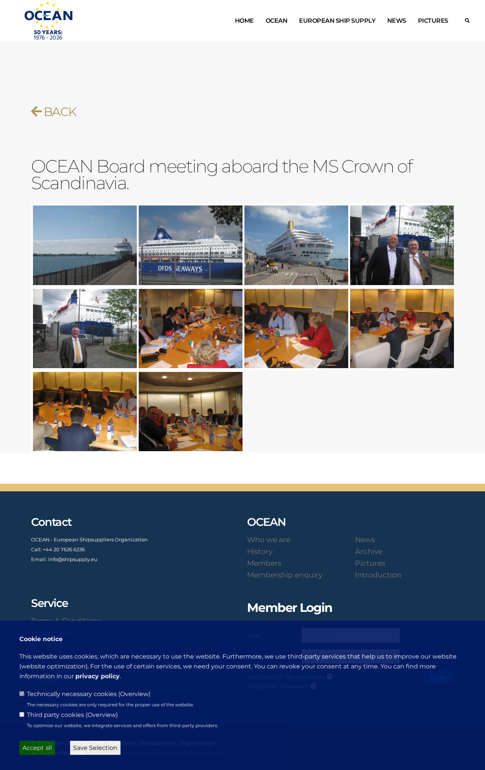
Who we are (268, 539)
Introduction (378, 574)
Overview (134, 694)
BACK (58, 111)
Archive (368, 551)
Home (244, 20)
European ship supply (337, 20)
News (396, 20)
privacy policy (97, 676)
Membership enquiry (284, 574)
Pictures (433, 20)
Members (264, 563)
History (259, 551)
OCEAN (277, 20)
